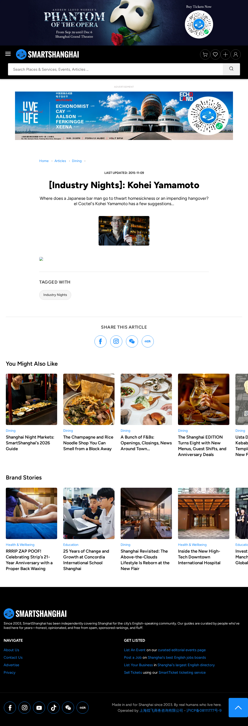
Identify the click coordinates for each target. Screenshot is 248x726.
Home (44, 161)
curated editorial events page (182, 650)
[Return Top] (238, 707)
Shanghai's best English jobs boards (177, 657)
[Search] (231, 69)
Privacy (10, 672)
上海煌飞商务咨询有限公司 (161, 710)
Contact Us (13, 657)
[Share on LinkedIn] (148, 341)
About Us (11, 650)
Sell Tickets (133, 672)
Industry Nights (55, 295)
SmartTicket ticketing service (182, 672)
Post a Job (133, 657)
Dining (77, 161)
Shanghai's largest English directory (186, 665)
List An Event (135, 650)
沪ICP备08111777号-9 (203, 710)
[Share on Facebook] (100, 341)
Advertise (11, 665)
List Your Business (138, 665)
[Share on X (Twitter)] (116, 341)
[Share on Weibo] (132, 341)
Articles (60, 161)
